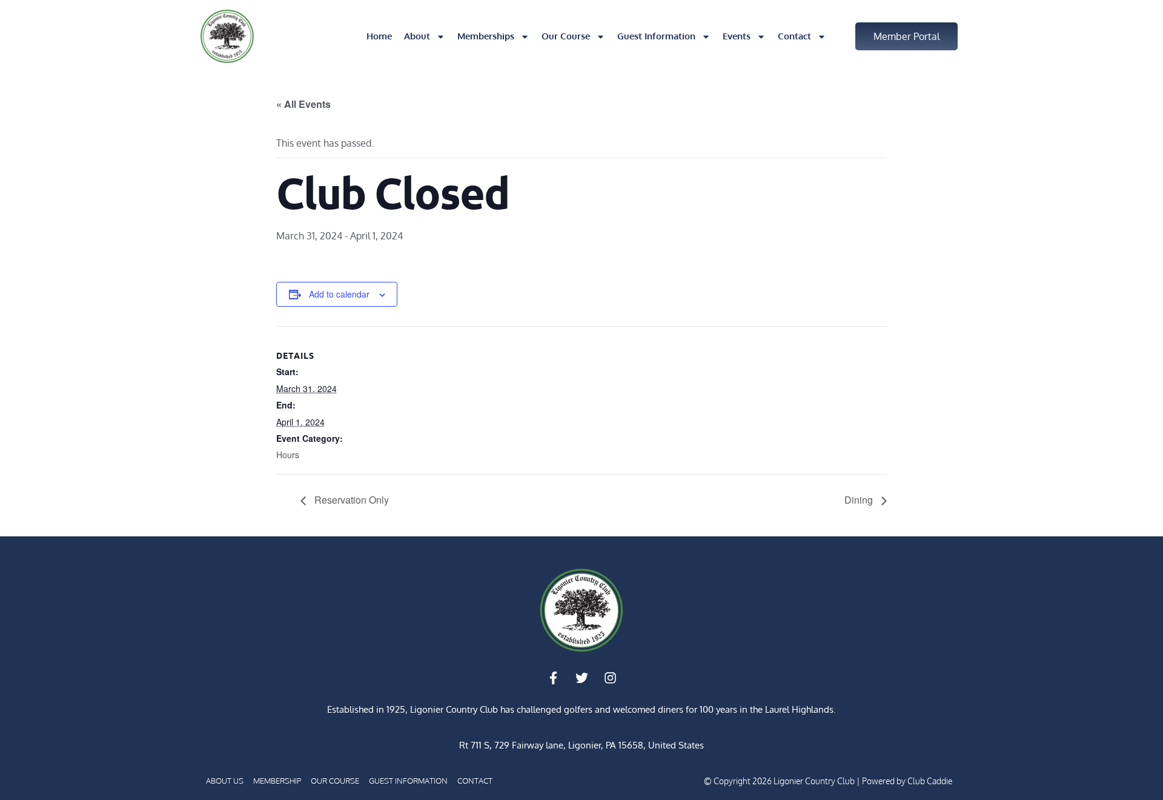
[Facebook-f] (553, 677)
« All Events (303, 104)
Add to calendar (339, 294)
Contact (794, 36)
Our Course (566, 36)
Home (379, 36)
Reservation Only (350, 500)
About (417, 36)
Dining (859, 500)
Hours (287, 454)
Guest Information (656, 36)
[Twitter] (581, 677)
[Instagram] (610, 677)
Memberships (485, 36)
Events (736, 36)
